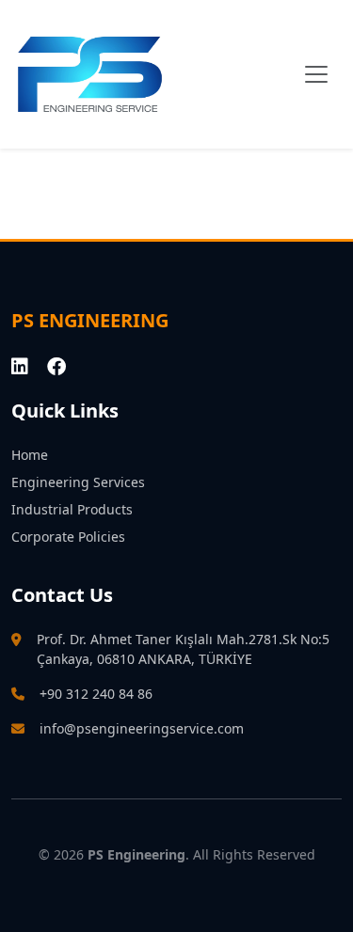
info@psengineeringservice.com (142, 728)
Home (29, 455)
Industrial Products (72, 509)
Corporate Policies (68, 536)
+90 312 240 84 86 (96, 694)
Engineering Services (78, 482)
